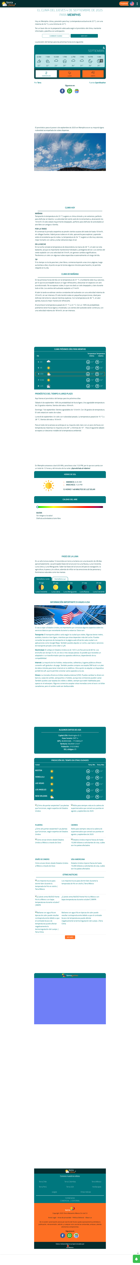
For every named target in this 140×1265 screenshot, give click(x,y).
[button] (14, 79)
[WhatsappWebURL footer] (69, 1235)
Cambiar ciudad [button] (56, 36)
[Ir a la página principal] (9, 3)
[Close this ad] (138, 1253)
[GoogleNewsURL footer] (76, 1235)
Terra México (96, 1181)
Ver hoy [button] (84, 36)
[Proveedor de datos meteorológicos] (70, 1246)
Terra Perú (43, 1186)
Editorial (76, 1200)
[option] (46, 74)
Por (37, 82)
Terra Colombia (70, 1181)
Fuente (97, 82)
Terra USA (70, 1186)
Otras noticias (86, 1191)
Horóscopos (96, 1186)
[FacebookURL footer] (62, 1235)
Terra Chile (43, 1181)
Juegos (54, 1191)
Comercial (65, 1200)
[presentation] (101, 60)
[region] (70, 109)
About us (88, 1217)
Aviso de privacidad (64, 1217)
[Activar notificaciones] (127, 1259)
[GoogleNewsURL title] (76, 90)
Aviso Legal (52, 1217)
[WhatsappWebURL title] (69, 90)
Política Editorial (78, 1217)
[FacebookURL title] (62, 90)
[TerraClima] (132, 4)
